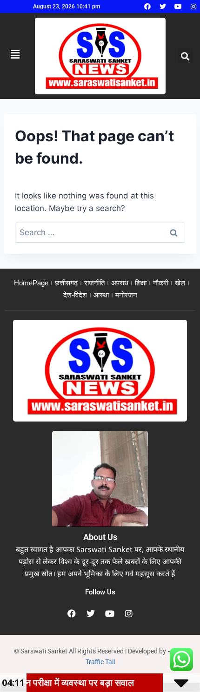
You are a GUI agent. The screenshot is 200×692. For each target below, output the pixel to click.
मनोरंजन (126, 295)
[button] (185, 56)
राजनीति (94, 283)
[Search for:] (100, 232)
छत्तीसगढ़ (66, 283)
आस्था (101, 295)
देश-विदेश (75, 295)
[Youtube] (178, 6)
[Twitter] (162, 6)
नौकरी (160, 283)
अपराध (119, 283)
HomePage (31, 283)
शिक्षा (141, 283)
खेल (180, 283)
